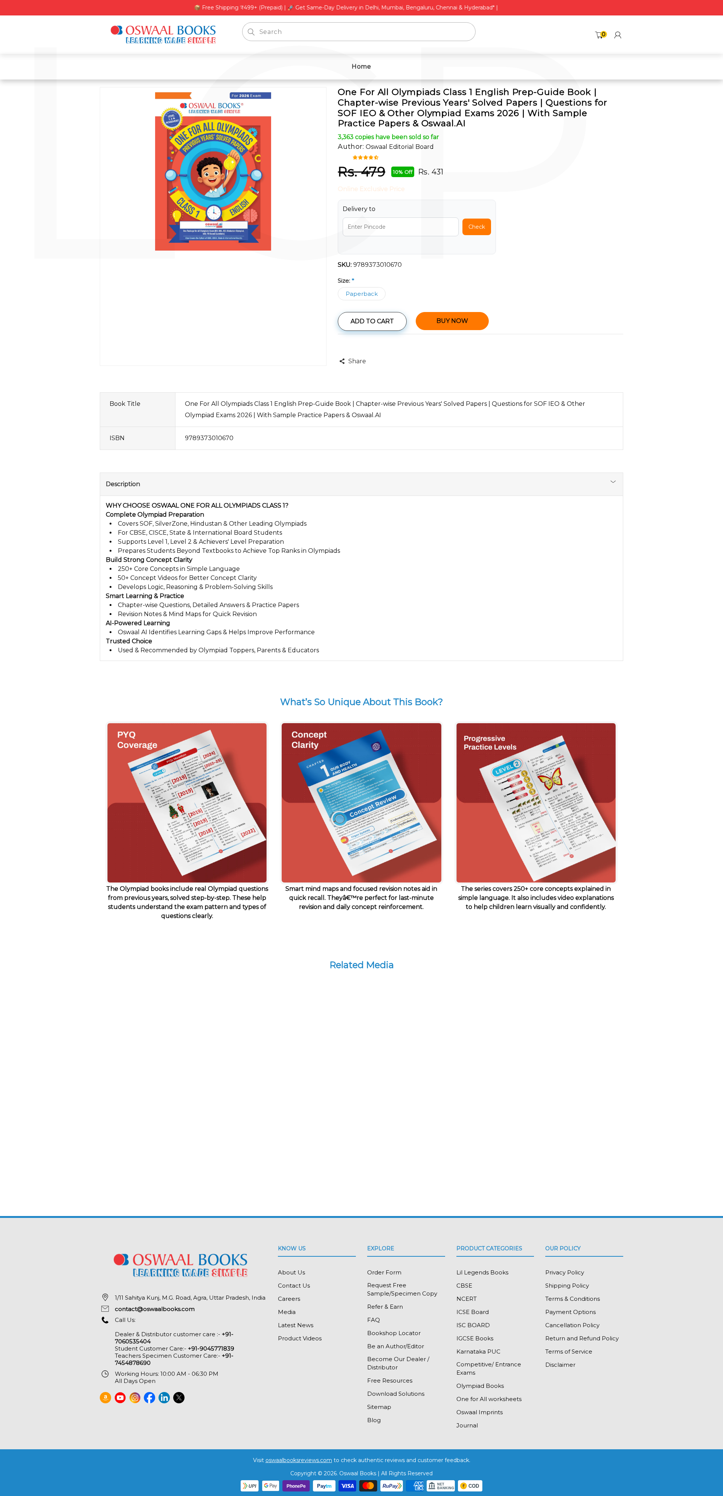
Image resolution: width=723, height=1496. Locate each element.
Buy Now (452, 320)
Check (476, 226)
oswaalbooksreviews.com (298, 1460)
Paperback (362, 293)
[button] (366, 157)
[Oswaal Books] (165, 34)
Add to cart (372, 321)
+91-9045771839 (211, 1348)
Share (357, 361)
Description (123, 484)
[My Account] (617, 35)
